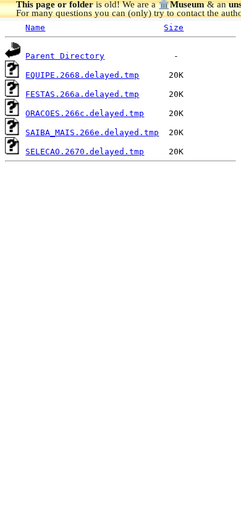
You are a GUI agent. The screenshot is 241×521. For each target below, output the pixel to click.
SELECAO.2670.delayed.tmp (84, 151)
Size (174, 27)
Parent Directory (64, 55)
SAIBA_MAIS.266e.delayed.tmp (92, 132)
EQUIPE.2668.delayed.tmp (82, 75)
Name (35, 27)
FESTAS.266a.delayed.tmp (82, 94)
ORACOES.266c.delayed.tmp (84, 113)
